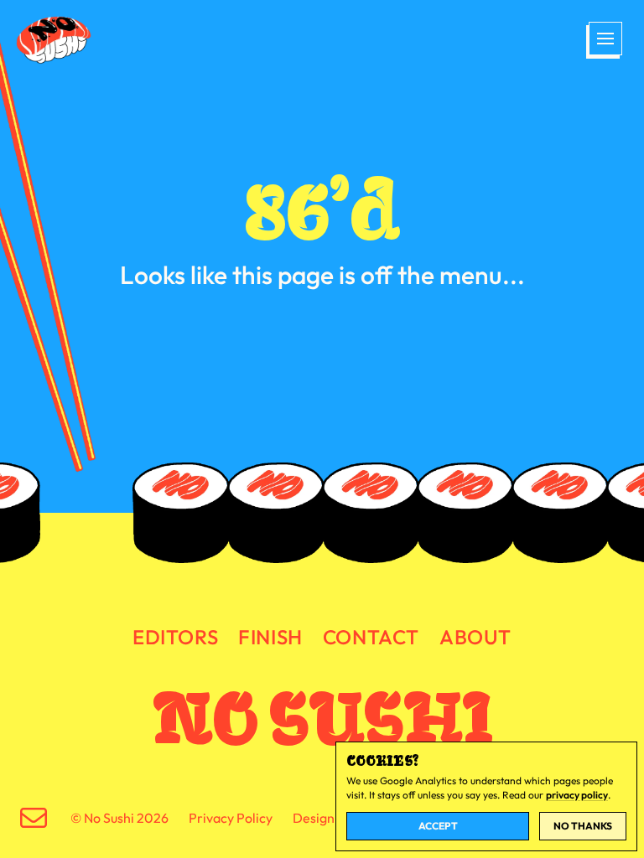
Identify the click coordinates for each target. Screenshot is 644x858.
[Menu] (603, 40)
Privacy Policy (231, 817)
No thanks (582, 825)
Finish (270, 636)
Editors (175, 636)
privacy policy (577, 794)
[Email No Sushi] (33, 817)
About (475, 636)
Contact (371, 636)
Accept (438, 825)
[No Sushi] (55, 40)
